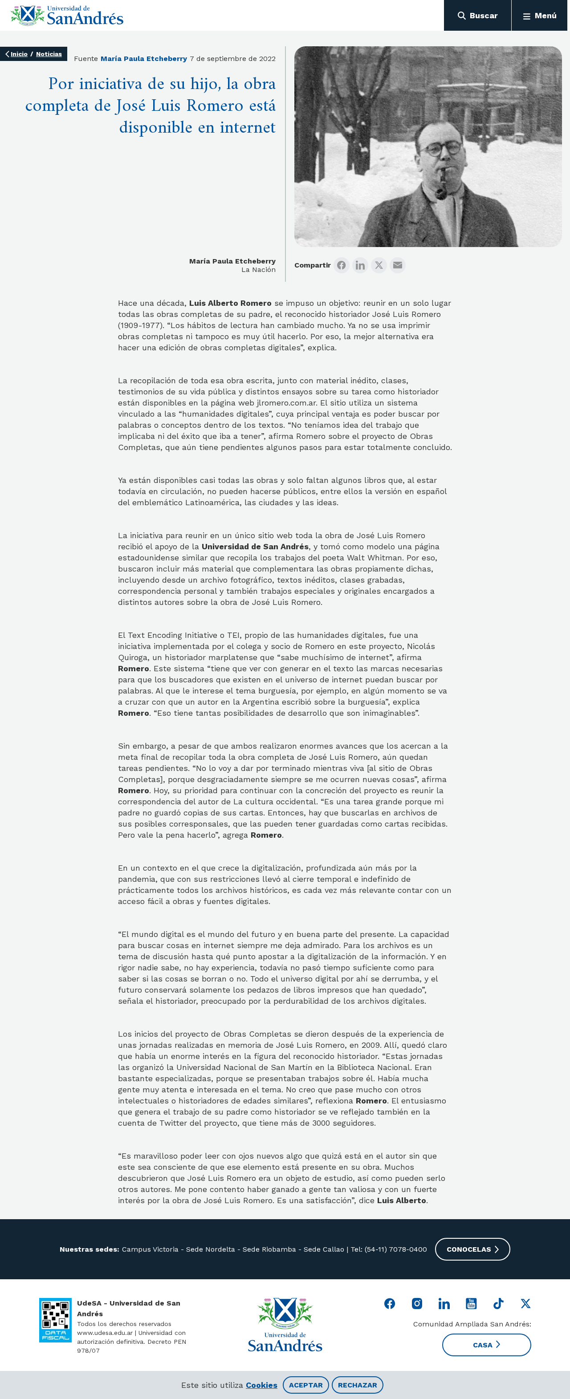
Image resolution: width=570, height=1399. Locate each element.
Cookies (261, 1385)
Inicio (19, 53)
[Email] (398, 265)
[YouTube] (471, 1303)
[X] (379, 265)
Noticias (49, 53)
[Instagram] (417, 1303)
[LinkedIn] (360, 265)
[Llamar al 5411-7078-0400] (55, 1320)
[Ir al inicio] (67, 15)
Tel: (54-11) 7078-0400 (387, 1249)
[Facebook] (342, 265)
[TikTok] (498, 1303)
